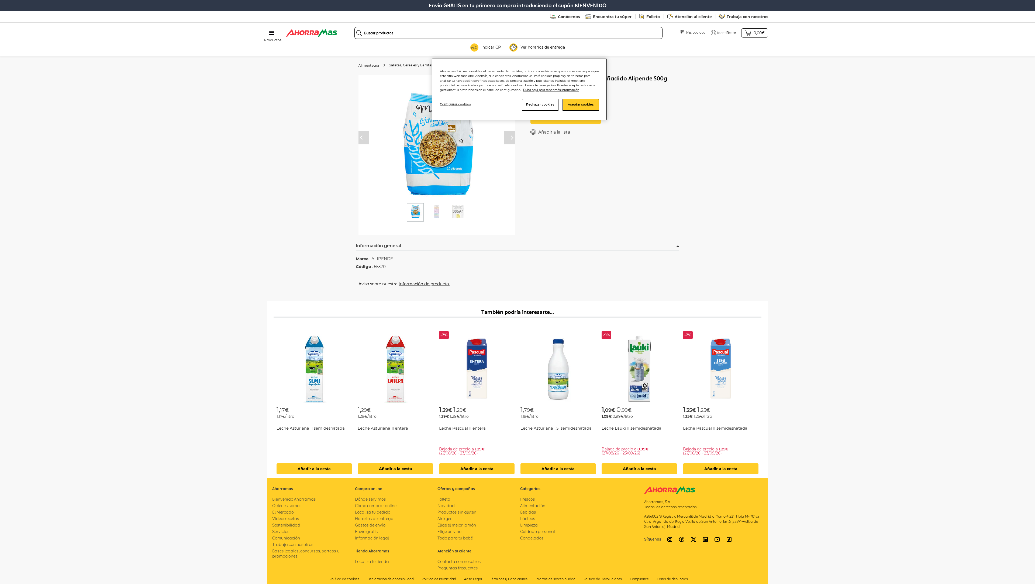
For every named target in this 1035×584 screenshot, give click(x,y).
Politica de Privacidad (439, 579)
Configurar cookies (455, 104)
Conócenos (569, 16)
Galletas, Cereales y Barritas (411, 65)
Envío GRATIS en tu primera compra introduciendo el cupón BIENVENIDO (517, 5)
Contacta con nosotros (459, 561)
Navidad (446, 505)
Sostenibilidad (286, 525)
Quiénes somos (287, 505)
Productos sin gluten (456, 512)
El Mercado (283, 512)
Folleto (653, 16)
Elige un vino (449, 531)
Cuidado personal (537, 531)
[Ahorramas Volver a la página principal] (311, 33)
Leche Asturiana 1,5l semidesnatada (556, 428)
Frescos (527, 499)
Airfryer (444, 518)
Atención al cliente (693, 16)
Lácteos (527, 518)
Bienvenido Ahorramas (294, 499)
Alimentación (369, 65)
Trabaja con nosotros (747, 16)
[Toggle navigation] (272, 33)
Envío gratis (366, 531)
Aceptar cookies (581, 104)
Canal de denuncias (672, 579)
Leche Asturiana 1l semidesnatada (311, 428)
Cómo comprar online (375, 505)
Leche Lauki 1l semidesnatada (631, 428)
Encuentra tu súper (612, 16)
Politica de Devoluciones (603, 579)
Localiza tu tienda (372, 561)
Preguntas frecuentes (457, 568)
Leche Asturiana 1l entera (383, 428)
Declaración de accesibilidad (390, 579)
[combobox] (508, 33)
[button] (723, 32)
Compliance (639, 579)
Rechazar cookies (540, 104)
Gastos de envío (370, 525)
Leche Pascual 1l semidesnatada (715, 428)
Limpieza (529, 525)
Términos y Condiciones (508, 579)
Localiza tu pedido (372, 512)
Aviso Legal (473, 579)
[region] (519, 89)
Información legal (372, 538)
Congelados (532, 538)
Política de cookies (344, 579)
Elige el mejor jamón (456, 525)
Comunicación (286, 538)
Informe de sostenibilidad (555, 579)
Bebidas (528, 512)
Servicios (280, 531)
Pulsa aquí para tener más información (551, 90)
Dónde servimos (370, 499)
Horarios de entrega (374, 518)
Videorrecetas (285, 518)
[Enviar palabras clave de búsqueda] (359, 33)
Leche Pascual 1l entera (462, 428)
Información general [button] (378, 245)
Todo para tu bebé (455, 538)
